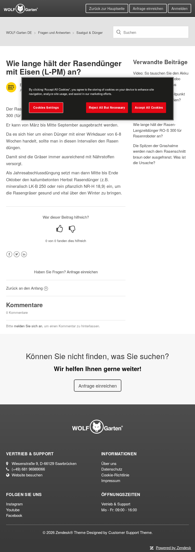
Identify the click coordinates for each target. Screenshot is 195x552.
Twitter (16, 254)
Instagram (14, 503)
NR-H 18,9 (94, 186)
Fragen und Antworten (54, 32)
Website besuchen (27, 474)
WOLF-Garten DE (19, 32)
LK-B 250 (37, 186)
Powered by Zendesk (173, 548)
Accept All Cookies (149, 107)
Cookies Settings (46, 107)
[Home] (21, 7)
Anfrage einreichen (148, 8)
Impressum (110, 480)
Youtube (13, 509)
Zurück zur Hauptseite (107, 8)
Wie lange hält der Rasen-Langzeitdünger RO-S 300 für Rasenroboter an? (157, 130)
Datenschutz (111, 469)
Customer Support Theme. (130, 532)
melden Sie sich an (28, 325)
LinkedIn (24, 254)
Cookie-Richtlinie (115, 474)
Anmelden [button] (179, 8)
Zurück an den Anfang (24, 288)
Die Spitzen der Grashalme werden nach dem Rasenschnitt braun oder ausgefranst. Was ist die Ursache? (159, 154)
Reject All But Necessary (107, 107)
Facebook (9, 254)
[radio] (59, 229)
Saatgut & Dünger (89, 32)
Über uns (109, 463)
